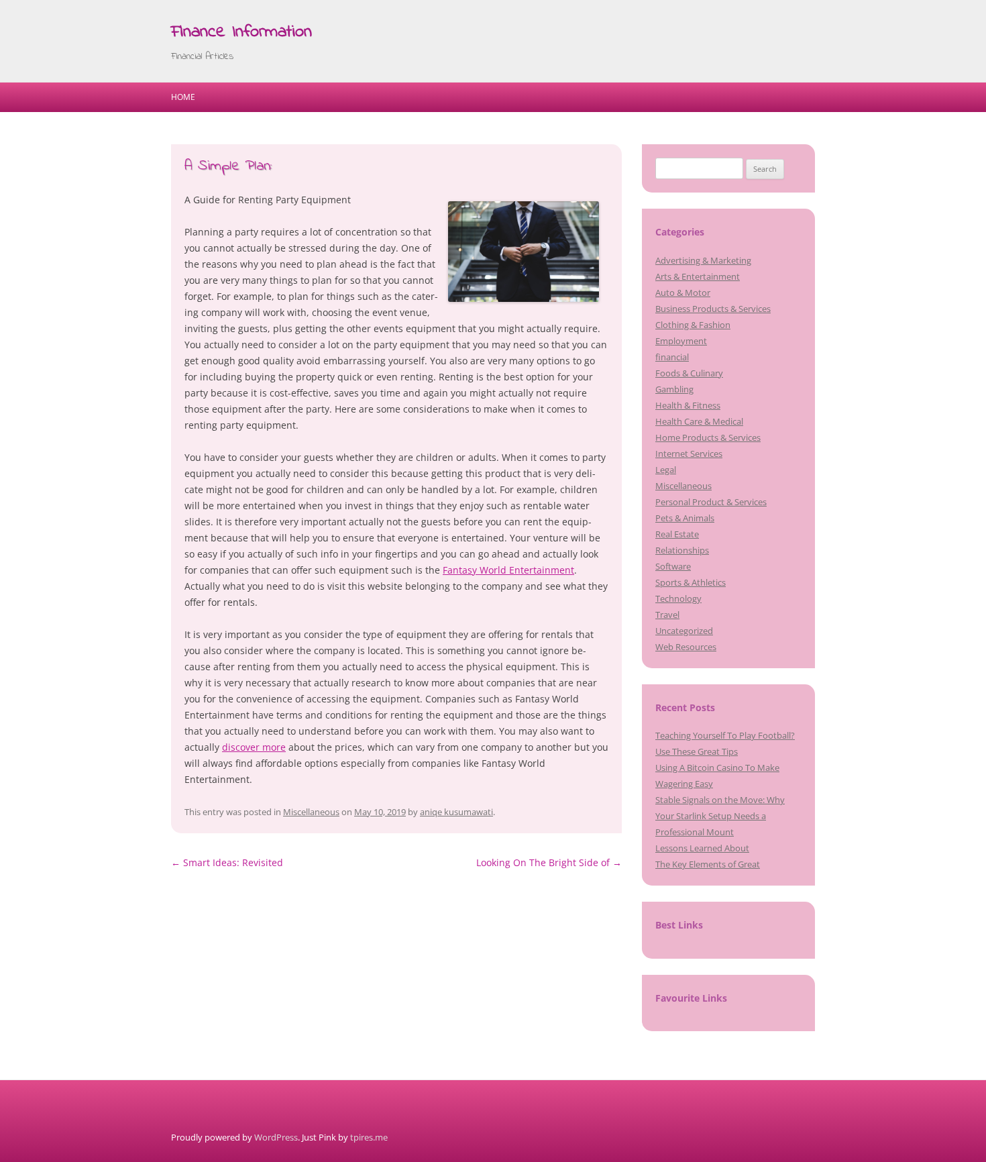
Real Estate (677, 534)
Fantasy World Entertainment (508, 570)
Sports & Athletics (690, 582)
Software (673, 566)
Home (183, 97)
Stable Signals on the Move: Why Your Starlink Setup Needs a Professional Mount (720, 816)
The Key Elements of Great (707, 864)
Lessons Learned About (702, 848)
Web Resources (685, 647)
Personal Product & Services (711, 502)
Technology (678, 598)
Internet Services (688, 453)
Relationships (682, 550)
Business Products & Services (713, 309)
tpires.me (369, 1137)
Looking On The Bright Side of (549, 862)
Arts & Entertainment (697, 276)
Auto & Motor (682, 292)
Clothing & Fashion (692, 325)
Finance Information (241, 32)
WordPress (276, 1137)
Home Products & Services (708, 437)
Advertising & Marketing (703, 260)
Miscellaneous (311, 812)
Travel (667, 615)
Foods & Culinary (689, 373)
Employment (681, 341)
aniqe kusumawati (456, 812)
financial (672, 357)
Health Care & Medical (699, 421)
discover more (254, 747)
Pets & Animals (684, 518)
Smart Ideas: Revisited (227, 862)
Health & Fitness (687, 405)
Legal (665, 470)
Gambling (674, 389)
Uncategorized (684, 631)
